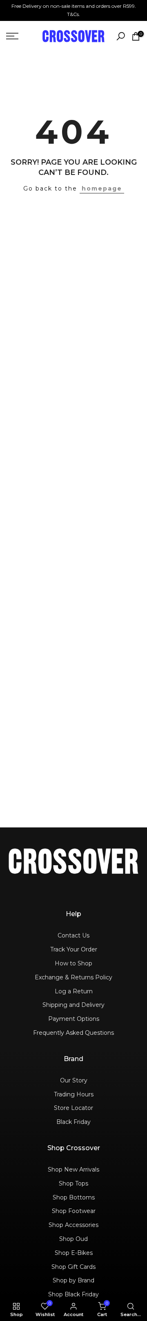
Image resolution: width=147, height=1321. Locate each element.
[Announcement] (73, 10)
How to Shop (73, 963)
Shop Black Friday (73, 1294)
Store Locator (73, 1108)
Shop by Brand (73, 1280)
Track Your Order (73, 949)
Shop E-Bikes (74, 1253)
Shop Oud (73, 1239)
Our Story (73, 1080)
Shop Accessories (73, 1225)
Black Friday (73, 1122)
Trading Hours (74, 1094)
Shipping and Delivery (73, 1005)
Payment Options (73, 1018)
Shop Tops (73, 1183)
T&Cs (73, 14)
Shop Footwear (74, 1211)
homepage (102, 188)
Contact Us (73, 935)
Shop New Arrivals (73, 1169)
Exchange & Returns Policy (73, 977)
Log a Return (74, 991)
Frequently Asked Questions (73, 1032)
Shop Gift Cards (73, 1266)
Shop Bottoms (74, 1197)
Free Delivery (26, 6)
